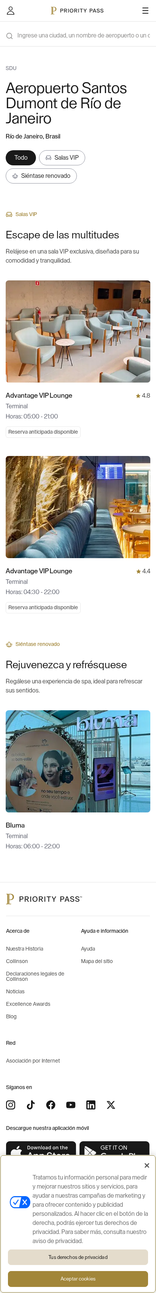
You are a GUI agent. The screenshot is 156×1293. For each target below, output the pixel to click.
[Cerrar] (147, 1165)
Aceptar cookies (78, 1278)
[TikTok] (30, 1104)
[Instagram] (10, 1104)
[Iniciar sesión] (10, 10)
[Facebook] (50, 1104)
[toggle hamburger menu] (145, 10)
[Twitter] (110, 1104)
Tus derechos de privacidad (77, 1257)
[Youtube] (70, 1104)
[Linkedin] (90, 1104)
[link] (41, 1153)
